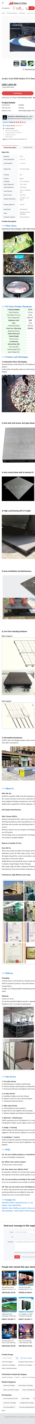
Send (17, 1257)
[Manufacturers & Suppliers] (18, 3)
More (3, 1410)
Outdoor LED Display (9, 1385)
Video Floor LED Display (8, 1365)
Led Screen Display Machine (26, 1407)
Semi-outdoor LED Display (25, 1385)
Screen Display (25, 1398)
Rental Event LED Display (25, 1365)
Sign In (4, 139)
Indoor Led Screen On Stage (11, 1390)
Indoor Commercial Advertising (10, 1368)
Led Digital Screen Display (27, 1403)
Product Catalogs (27, 1358)
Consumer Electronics (12, 13)
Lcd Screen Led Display (9, 1403)
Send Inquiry (18, 93)
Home (3, 13)
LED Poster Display (7, 1362)
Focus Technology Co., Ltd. (22, 1417)
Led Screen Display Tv (9, 1407)
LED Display (22, 13)
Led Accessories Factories (10, 1398)
